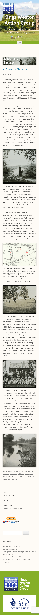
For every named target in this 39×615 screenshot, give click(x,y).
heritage (21, 471)
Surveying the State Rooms (11, 546)
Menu (19, 42)
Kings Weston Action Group (19, 20)
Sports (22, 476)
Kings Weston (19, 474)
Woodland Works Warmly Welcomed (14, 557)
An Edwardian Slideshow (15, 69)
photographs (29, 474)
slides (17, 476)
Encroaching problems (10, 549)
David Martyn (12, 479)
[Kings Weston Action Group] (8, 13)
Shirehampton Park (9, 476)
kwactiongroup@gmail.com (13, 508)
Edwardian (6, 474)
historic (12, 474)
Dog (33, 471)
